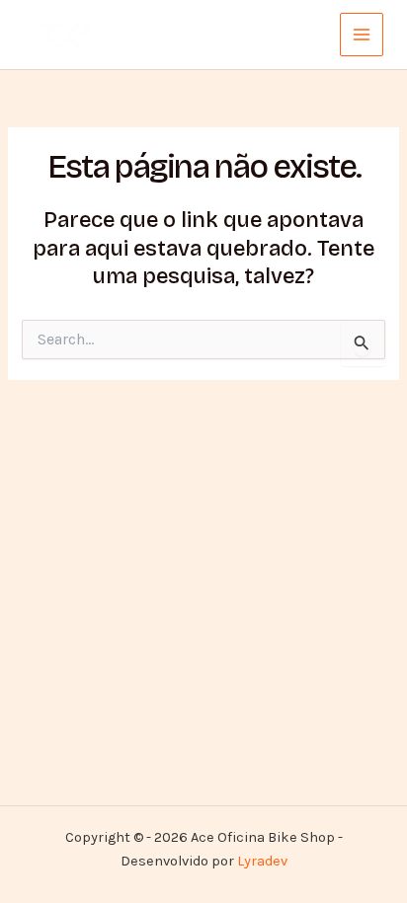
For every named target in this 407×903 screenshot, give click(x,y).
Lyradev (262, 861)
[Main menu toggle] (361, 34)
